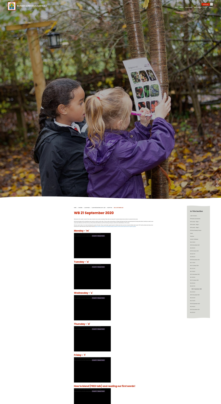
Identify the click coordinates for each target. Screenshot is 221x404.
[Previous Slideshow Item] (217, 182)
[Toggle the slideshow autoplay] (217, 185)
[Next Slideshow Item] (217, 179)
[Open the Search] (211, 4)
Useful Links (205, 4)
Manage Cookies (101, 235)
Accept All (94, 235)
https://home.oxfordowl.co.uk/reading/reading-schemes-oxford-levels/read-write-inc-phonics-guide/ (115, 226)
